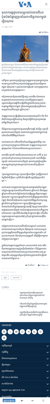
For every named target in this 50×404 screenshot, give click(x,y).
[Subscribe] (4, 338)
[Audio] (33, 400)
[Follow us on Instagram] (22, 331)
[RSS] (34, 331)
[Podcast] (40, 331)
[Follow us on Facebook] (4, 331)
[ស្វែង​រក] (43, 400)
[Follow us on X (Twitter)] (10, 331)
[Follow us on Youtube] (16, 331)
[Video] (22, 400)
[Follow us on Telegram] (28, 331)
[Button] (43, 32)
